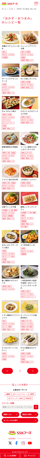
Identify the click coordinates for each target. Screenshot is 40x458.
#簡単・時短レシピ (27, 60)
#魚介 (4, 52)
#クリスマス (6, 120)
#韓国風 (10, 216)
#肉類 (4, 84)
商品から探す (27, 414)
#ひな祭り (5, 158)
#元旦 (4, 216)
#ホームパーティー (8, 123)
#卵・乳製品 (11, 153)
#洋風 (4, 126)
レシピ (11, 9)
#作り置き (24, 227)
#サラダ (29, 153)
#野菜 (28, 52)
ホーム (4, 9)
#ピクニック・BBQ (8, 256)
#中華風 (4, 57)
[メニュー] (36, 3)
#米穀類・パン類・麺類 (9, 210)
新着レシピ (7, 414)
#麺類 (8, 394)
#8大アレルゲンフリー (28, 297)
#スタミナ (5, 90)
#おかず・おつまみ (8, 54)
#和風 (23, 57)
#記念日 (29, 398)
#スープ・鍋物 (6, 326)
